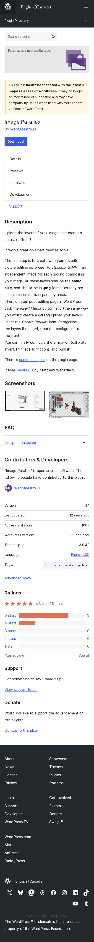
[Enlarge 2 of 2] (83, 397)
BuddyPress (15, 861)
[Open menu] (86, 7)
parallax (69, 565)
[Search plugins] (52, 36)
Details (15, 159)
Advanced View (18, 578)
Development (20, 194)
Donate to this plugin (22, 730)
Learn (9, 797)
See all (83, 655)
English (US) (80, 554)
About (10, 759)
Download (16, 141)
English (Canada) (29, 881)
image (56, 565)
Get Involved (60, 797)
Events (55, 806)
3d (46, 565)
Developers (14, 814)
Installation (18, 182)
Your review (14, 655)
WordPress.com (18, 836)
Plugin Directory (17, 21)
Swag (56, 821)
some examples (32, 359)
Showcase (58, 759)
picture (83, 565)
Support (15, 206)
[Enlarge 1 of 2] (39, 397)
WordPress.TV (17, 821)
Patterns (56, 783)
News (9, 766)
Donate (55, 814)
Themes (56, 766)
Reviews (16, 171)
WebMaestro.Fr (23, 129)
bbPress (11, 853)
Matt (9, 844)
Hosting (11, 775)
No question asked (20, 443)
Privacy (11, 783)
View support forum (21, 689)
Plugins (55, 775)
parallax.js (25, 370)
